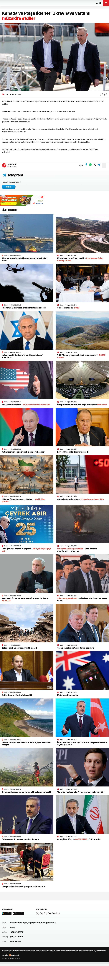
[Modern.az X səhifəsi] (58, 913)
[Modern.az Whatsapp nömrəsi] (53, 913)
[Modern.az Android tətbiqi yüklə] (6, 913)
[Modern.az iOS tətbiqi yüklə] (18, 913)
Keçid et (8, 187)
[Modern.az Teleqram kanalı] (45, 913)
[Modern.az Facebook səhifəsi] (37, 913)
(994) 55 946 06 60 (16, 936)
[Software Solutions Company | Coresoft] (14, 955)
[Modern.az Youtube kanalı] (49, 913)
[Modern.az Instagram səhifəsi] (41, 913)
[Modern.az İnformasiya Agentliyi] (10, 904)
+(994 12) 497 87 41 (16, 932)
